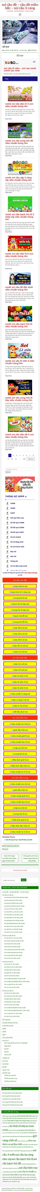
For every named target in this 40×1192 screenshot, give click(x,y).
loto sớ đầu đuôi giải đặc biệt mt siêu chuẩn (16, 981)
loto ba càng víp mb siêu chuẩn (13, 900)
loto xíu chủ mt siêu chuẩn (11, 987)
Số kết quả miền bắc (10, 1075)
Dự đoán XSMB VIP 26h (13, 1130)
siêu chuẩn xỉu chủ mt (21, 784)
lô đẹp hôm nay (28, 1147)
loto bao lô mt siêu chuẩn (11, 964)
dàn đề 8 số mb (20, 640)
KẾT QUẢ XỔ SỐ (7, 1037)
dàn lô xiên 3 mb (21, 682)
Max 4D (6, 1051)
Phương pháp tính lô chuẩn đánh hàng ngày (14, 1150)
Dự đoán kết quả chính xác (11, 846)
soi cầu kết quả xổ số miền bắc (10, 1172)
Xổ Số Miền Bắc (16, 1179)
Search (23, 880)
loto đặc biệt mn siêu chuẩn (12, 999)
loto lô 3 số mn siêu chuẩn (11, 1004)
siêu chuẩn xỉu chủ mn (20, 724)
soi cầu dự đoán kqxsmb (27, 1164)
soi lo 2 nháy (26, 1177)
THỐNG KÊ (5, 1058)
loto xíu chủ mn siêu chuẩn (12, 1016)
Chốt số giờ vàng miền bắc (9, 1116)
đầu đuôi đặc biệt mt (21, 826)
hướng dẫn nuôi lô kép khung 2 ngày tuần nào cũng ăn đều (30, 858)
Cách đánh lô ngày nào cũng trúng (18, 1121)
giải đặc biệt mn (21, 730)
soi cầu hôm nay (28, 1167)
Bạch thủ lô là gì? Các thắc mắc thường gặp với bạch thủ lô (9, 858)
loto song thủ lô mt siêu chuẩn (13, 984)
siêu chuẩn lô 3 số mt (21, 832)
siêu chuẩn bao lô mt (21, 802)
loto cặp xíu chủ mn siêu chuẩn (13, 996)
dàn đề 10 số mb (21, 646)
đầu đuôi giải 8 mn (21, 760)
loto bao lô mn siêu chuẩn (11, 993)
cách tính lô (30, 1118)
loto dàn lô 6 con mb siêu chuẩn (13, 932)
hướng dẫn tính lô (26, 1144)
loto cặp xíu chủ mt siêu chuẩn (13, 967)
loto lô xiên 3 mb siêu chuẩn (12, 946)
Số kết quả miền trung (10, 1078)
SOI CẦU (5, 1061)
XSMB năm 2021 (7, 1179)
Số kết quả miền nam (10, 1081)
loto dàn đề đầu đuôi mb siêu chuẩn (14, 923)
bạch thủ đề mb (21, 616)
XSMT (4, 1034)
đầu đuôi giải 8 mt (21, 820)
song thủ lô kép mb (21, 610)
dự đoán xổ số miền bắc (26, 1130)
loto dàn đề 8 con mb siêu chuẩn (13, 917)
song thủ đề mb (21, 622)
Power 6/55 (7, 1054)
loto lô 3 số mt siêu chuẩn (11, 975)
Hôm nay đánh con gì (22, 1141)
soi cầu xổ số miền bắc (15, 1177)
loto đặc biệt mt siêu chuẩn (12, 970)
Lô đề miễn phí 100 (7, 1025)
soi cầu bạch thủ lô (22, 1159)
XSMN (4, 1031)
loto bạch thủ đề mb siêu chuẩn (13, 903)
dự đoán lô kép (17, 1125)
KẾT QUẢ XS (6, 1019)
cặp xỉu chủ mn (21, 748)
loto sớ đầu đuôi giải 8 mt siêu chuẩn (14, 978)
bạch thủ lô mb (20, 586)
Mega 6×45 (7, 1046)
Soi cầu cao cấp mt (7, 961)
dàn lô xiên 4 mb (21, 688)
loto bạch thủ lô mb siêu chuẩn (13, 909)
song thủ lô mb (21, 598)
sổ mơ (6, 849)
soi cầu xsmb (12, 1175)
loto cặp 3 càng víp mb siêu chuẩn (14, 941)
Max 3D (6, 1049)
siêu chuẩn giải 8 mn (21, 736)
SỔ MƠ (4, 1067)
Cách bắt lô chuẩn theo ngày (19, 1118)
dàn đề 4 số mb (20, 628)
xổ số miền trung (15, 1181)
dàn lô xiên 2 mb (21, 676)
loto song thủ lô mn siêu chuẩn (13, 1013)
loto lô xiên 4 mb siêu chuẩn (12, 958)
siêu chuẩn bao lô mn (21, 742)
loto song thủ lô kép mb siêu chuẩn (14, 949)
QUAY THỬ (5, 1070)
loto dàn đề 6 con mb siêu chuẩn (13, 914)
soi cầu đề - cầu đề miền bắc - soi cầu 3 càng (15, 50)
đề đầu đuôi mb (21, 712)
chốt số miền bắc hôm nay (26, 1116)
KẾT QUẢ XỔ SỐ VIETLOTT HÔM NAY (15, 1043)
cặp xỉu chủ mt (21, 808)
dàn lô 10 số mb (21, 706)
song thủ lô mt (21, 814)
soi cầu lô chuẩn (26, 1171)
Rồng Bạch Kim (29, 1150)
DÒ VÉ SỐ (5, 1064)
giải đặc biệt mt (21, 790)
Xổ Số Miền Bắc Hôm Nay (27, 1179)
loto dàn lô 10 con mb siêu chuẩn (13, 926)
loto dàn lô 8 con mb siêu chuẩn (13, 938)
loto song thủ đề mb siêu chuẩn (13, 952)
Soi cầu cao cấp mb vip (8, 935)
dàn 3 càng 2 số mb (21, 700)
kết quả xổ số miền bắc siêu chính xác (14, 1147)
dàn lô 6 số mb (21, 664)
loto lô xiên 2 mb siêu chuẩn (12, 943)
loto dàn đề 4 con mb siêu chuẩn (13, 912)
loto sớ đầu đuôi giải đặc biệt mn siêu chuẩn (17, 1010)
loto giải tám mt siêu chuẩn (12, 973)
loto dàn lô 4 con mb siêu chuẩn (13, 929)
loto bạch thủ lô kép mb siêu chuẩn (14, 906)
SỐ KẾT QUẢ (6, 1073)
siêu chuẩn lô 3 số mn (21, 772)
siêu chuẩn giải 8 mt (21, 796)
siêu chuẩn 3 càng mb (21, 694)
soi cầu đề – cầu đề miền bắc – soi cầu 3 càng (20, 6)
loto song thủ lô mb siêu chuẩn (13, 955)
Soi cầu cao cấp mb (7, 895)
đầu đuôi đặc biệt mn (21, 766)
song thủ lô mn (21, 754)
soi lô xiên (33, 1177)
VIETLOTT (5, 1040)
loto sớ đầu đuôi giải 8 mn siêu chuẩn (15, 1007)
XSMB (4, 1028)
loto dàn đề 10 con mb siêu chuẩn (14, 920)
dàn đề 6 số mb (20, 634)
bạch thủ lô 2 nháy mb (20, 592)
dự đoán (16, 1123)
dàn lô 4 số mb (21, 652)
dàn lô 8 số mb (21, 670)
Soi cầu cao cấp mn (7, 990)
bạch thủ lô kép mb (21, 604)
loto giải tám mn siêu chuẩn (12, 1002)
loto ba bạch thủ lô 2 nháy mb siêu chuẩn (16, 897)
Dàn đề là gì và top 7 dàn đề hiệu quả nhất (19, 840)
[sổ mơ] (20, 32)
